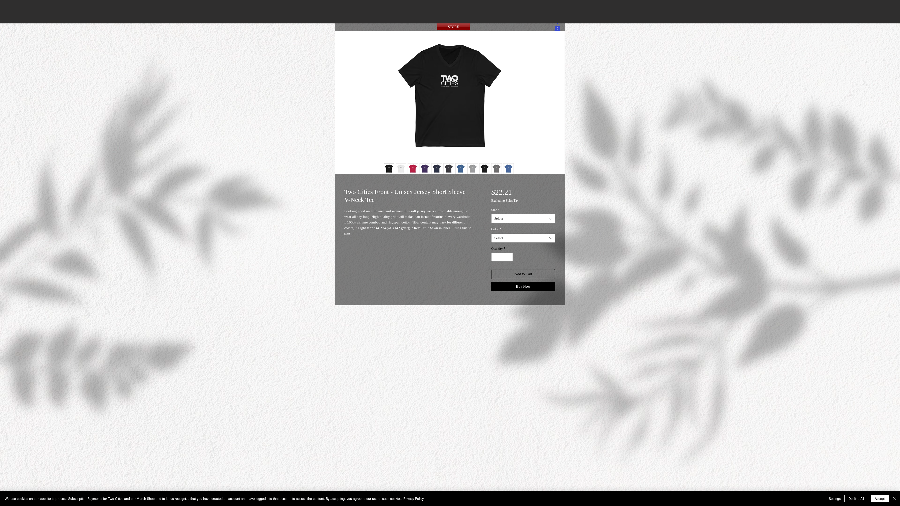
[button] (557, 27)
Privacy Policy (413, 498)
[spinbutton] (502, 257)
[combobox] (523, 218)
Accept (880, 498)
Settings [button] (835, 498)
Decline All (856, 498)
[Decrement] (495, 257)
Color (496, 229)
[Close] (894, 498)
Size (495, 210)
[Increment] (509, 257)
